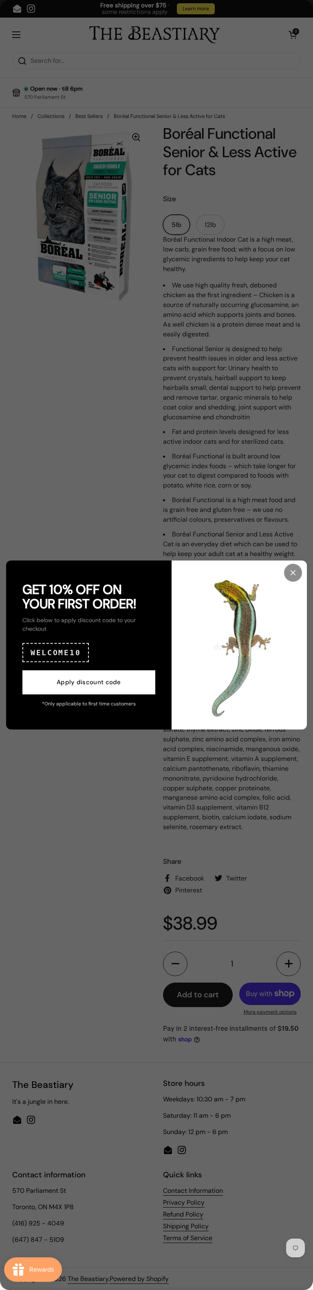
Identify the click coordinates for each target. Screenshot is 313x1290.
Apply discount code (89, 682)
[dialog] (156, 645)
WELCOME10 (56, 652)
